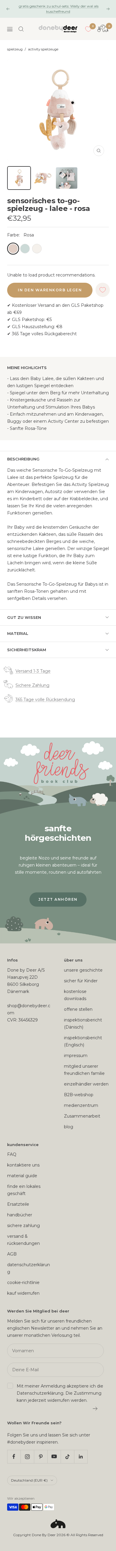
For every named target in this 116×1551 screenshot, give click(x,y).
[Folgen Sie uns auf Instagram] (27, 1456)
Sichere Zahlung (32, 685)
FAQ (11, 1154)
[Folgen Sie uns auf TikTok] (67, 1456)
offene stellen (78, 1009)
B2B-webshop (78, 1094)
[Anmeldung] (95, 1409)
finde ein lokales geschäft (23, 1190)
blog (68, 1126)
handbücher (19, 1215)
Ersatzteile (18, 1204)
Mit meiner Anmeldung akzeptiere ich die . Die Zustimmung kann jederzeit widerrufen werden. (60, 1393)
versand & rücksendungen (23, 1240)
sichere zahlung (23, 1225)
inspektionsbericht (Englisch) (83, 1041)
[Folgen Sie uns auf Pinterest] (40, 1456)
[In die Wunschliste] (102, 290)
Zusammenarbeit (82, 1116)
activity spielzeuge (43, 49)
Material (17, 633)
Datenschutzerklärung (40, 1393)
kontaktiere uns (23, 1165)
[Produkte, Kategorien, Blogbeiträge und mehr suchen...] (21, 29)
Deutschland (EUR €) (29, 1480)
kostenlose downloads (75, 995)
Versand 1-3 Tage (33, 671)
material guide (22, 1175)
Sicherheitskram (26, 649)
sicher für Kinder (81, 980)
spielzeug (15, 49)
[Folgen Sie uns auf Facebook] (14, 1456)
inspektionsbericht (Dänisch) (83, 1023)
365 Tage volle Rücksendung (45, 699)
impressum (75, 1055)
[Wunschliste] (88, 29)
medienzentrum (81, 1105)
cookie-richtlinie (23, 1282)
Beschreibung (23, 459)
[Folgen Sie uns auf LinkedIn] (80, 1456)
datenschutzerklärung (28, 1268)
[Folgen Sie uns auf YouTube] (54, 1456)
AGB (12, 1254)
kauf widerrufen (23, 1293)
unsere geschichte (83, 970)
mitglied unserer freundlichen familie (84, 1070)
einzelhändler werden (86, 1084)
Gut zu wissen (24, 617)
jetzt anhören (58, 899)
